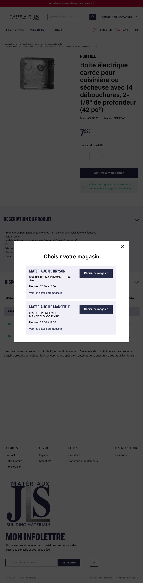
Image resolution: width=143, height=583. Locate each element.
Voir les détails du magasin (45, 293)
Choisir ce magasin (96, 273)
